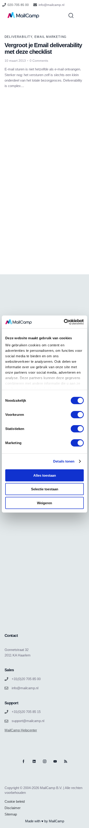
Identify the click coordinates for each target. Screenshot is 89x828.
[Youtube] (55, 761)
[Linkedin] (34, 761)
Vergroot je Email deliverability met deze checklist (43, 48)
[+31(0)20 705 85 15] (6, 712)
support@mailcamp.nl (28, 721)
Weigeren (44, 503)
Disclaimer (13, 808)
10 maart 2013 (15, 60)
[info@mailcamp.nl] (35, 5)
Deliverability (18, 37)
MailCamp (56, 821)
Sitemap (11, 814)
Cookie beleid (15, 801)
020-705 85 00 (18, 5)
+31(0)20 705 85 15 (26, 712)
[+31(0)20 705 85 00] (6, 679)
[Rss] (65, 761)
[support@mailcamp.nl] (6, 721)
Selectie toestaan (44, 489)
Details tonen (63, 461)
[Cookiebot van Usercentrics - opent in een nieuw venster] (64, 322)
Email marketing (50, 37)
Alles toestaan (44, 475)
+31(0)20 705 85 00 (26, 679)
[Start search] (70, 15)
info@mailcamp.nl (51, 5)
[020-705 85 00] (4, 5)
